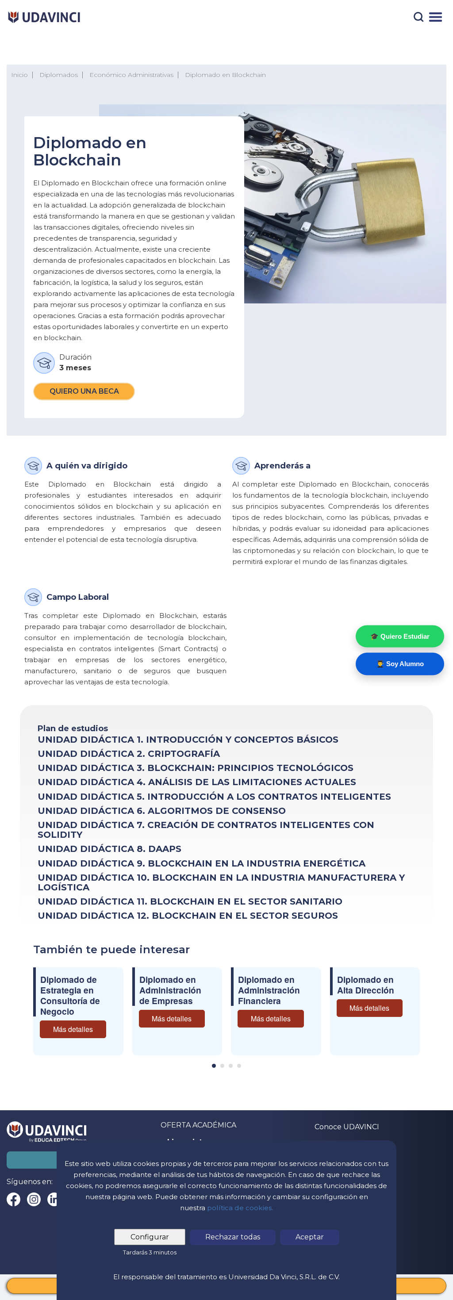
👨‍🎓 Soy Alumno (400, 663)
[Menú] (435, 17)
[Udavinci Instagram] (34, 1199)
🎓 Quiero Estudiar (400, 636)
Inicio (19, 75)
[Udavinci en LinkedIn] (54, 1199)
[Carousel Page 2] (222, 1066)
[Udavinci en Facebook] (13, 1199)
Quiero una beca (84, 391)
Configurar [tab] (150, 1237)
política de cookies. (240, 1208)
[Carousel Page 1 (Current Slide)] (214, 1066)
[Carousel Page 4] (239, 1066)
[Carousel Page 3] (231, 1066)
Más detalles (73, 1029)
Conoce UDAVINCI (347, 1127)
